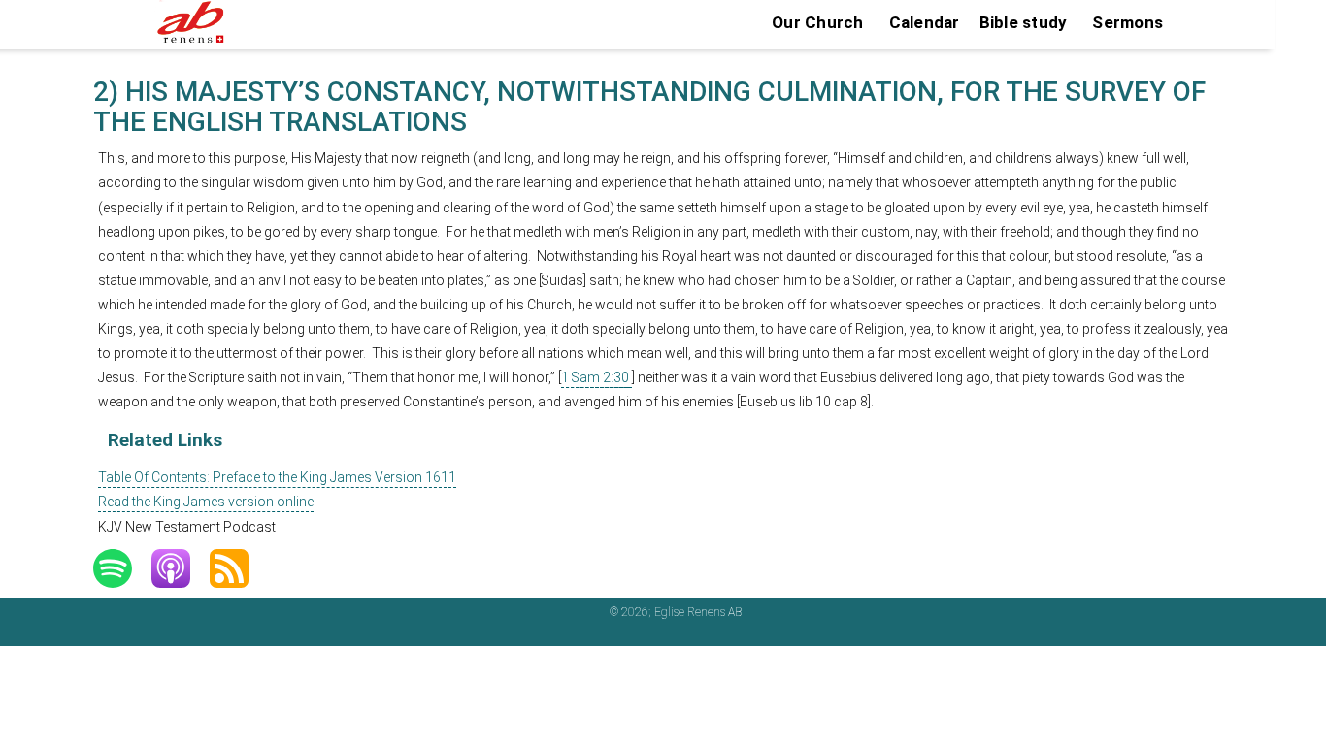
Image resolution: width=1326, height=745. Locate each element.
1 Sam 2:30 (595, 377)
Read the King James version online (206, 501)
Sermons (1127, 22)
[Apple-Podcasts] (180, 568)
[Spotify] (122, 568)
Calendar (924, 22)
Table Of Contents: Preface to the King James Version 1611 (277, 477)
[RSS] (239, 568)
